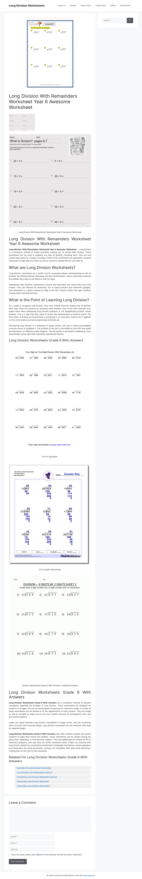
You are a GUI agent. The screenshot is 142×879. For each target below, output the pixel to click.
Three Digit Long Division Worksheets (33, 786)
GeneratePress (89, 875)
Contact (73, 5)
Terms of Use (85, 5)
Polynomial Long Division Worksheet (33, 781)
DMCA (112, 5)
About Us (61, 5)
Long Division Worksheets (26, 5)
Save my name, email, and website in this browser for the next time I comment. (46, 855)
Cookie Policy (100, 5)
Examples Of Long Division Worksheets (34, 768)
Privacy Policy (125, 5)
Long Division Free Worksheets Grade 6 (34, 772)
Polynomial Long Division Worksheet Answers (37, 777)
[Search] (130, 20)
